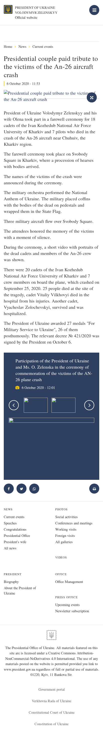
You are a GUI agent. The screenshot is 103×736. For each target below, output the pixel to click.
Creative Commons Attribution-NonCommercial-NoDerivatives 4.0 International (49, 656)
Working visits (65, 529)
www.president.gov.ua (20, 669)
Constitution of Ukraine (51, 723)
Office (61, 574)
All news (10, 548)
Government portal (51, 689)
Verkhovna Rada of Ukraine (51, 700)
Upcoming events (67, 604)
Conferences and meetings (73, 523)
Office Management (69, 581)
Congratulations (15, 529)
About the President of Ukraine (20, 590)
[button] (21, 489)
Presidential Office (17, 535)
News (22, 46)
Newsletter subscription (72, 611)
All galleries (64, 541)
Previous (14, 405)
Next (89, 405)
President (12, 574)
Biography (11, 581)
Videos (61, 557)
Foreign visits (65, 535)
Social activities (66, 516)
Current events (42, 46)
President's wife (15, 541)
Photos (61, 509)
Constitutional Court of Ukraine (51, 712)
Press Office (66, 597)
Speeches (10, 523)
